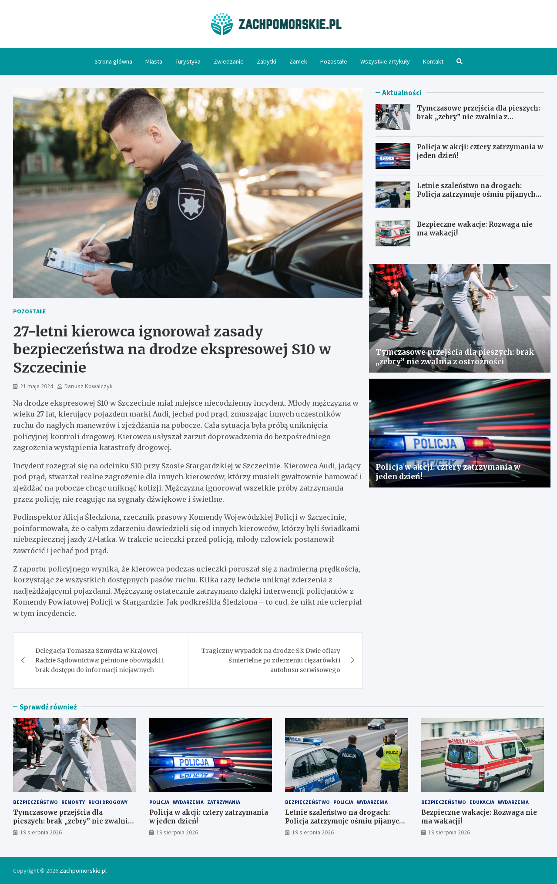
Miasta (153, 61)
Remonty (73, 802)
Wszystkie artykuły (385, 61)
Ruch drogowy (108, 802)
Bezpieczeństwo (35, 802)
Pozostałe (333, 61)
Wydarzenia (188, 802)
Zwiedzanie (229, 61)
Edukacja (482, 802)
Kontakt (433, 61)
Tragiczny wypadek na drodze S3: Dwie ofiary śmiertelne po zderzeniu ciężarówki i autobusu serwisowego (270, 660)
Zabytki (266, 61)
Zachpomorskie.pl (83, 870)
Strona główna (113, 61)
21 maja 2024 (36, 386)
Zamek (298, 61)
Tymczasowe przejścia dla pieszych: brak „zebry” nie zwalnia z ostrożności (478, 116)
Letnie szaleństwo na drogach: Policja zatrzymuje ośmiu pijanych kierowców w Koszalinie (476, 194)
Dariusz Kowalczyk (88, 386)
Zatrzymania (223, 802)
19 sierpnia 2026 (41, 832)
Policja (159, 802)
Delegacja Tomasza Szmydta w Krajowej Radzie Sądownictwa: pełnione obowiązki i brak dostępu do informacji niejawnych (99, 660)
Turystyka (188, 61)
